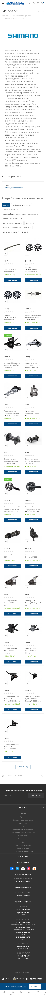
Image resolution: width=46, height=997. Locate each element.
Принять (35, 986)
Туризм (23, 817)
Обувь (23, 826)
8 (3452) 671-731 (23, 914)
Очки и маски (23, 839)
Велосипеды (23, 836)
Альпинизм (23, 823)
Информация (23, 862)
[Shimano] (23, 36)
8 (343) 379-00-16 (23, 938)
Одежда (23, 814)
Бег (23, 842)
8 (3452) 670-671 (23, 909)
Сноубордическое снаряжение (23, 832)
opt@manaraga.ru (23, 902)
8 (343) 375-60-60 (23, 933)
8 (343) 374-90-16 (23, 928)
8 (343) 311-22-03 (23, 895)
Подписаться (36, 795)
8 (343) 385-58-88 (23, 881)
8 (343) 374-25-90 (23, 923)
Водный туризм (23, 848)
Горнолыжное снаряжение (23, 829)
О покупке (23, 856)
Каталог (23, 807)
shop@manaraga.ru (23, 888)
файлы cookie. (21, 986)
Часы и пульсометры (23, 845)
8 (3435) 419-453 (23, 957)
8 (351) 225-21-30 (23, 947)
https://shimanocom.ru (14, 188)
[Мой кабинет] (38, 3)
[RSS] (38, 11)
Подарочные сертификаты (23, 851)
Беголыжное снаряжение (23, 820)
